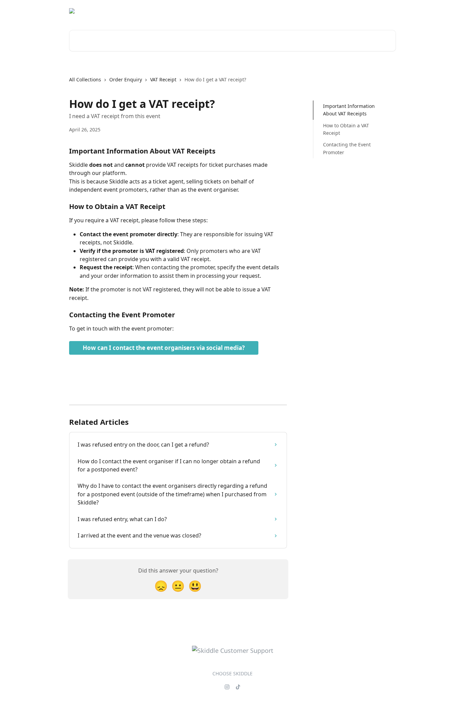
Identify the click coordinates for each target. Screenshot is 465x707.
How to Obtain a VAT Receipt (346, 129)
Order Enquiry (125, 79)
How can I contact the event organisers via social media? (164, 348)
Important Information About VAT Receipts (349, 110)
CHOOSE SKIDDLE (232, 673)
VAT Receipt (163, 79)
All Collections (85, 79)
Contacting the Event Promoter (347, 148)
